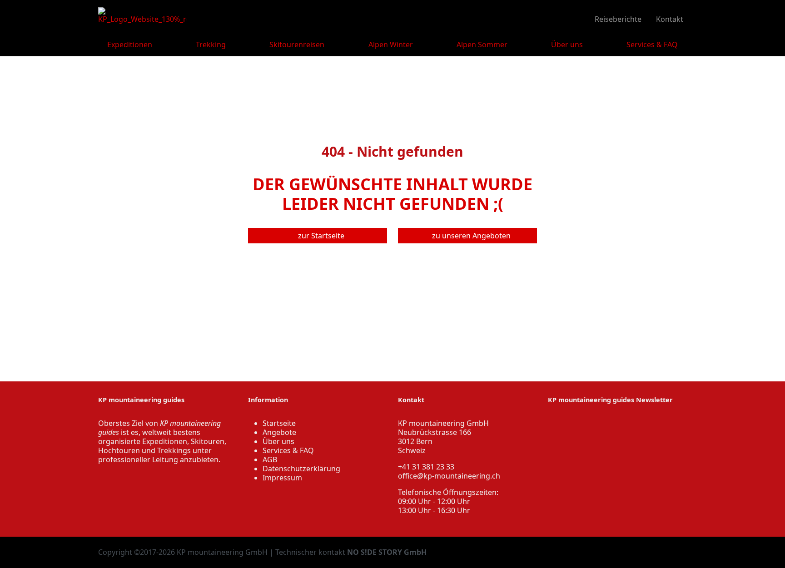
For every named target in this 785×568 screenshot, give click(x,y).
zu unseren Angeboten (470, 236)
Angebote (279, 432)
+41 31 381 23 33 (426, 467)
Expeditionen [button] (129, 44)
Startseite (279, 423)
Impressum (282, 478)
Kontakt (668, 19)
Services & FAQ (288, 450)
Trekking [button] (211, 44)
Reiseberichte (617, 19)
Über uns (278, 441)
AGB (270, 459)
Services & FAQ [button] (652, 44)
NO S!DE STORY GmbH (387, 552)
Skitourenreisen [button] (296, 44)
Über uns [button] (567, 44)
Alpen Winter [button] (390, 44)
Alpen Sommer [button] (482, 44)
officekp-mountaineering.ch (449, 476)
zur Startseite (320, 236)
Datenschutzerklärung (301, 469)
